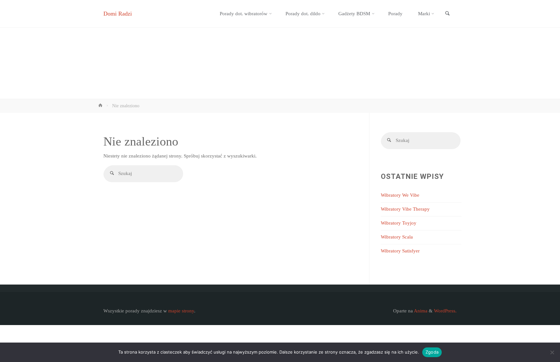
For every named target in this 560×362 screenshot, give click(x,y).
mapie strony (181, 310)
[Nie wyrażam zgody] (552, 352)
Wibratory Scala (397, 236)
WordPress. (445, 310)
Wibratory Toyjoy (398, 223)
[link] (447, 14)
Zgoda (432, 352)
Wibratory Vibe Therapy (405, 209)
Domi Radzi (117, 13)
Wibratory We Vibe (400, 195)
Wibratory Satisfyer (400, 250)
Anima (420, 310)
